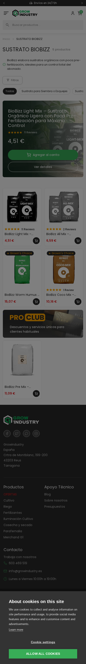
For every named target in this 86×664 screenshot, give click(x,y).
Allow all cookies (43, 653)
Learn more (16, 629)
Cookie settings (43, 642)
